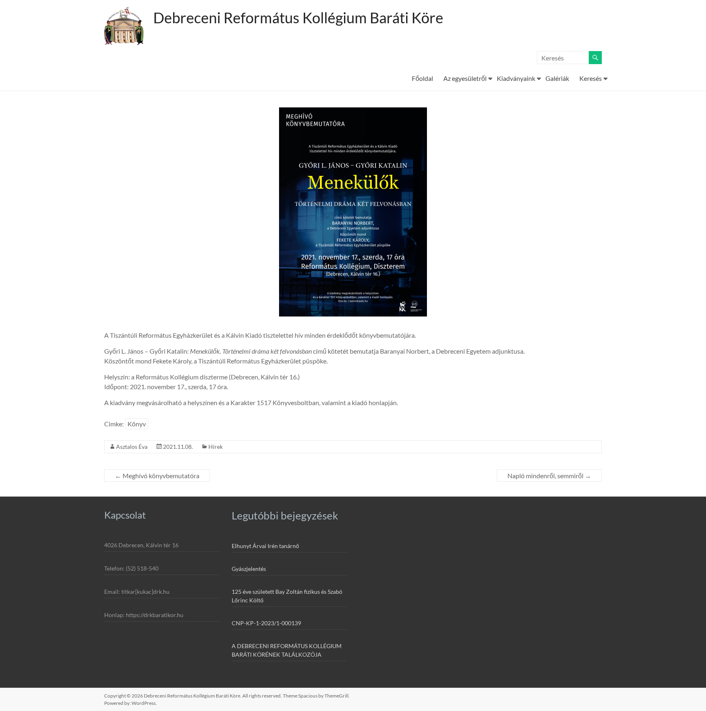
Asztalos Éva (131, 446)
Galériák (557, 78)
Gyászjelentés (249, 568)
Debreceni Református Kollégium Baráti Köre (298, 18)
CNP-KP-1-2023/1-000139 (266, 623)
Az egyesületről (465, 78)
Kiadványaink (516, 78)
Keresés (590, 78)
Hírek (215, 446)
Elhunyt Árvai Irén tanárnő (265, 545)
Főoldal (422, 78)
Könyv (136, 424)
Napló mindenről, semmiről (549, 475)
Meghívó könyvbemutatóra (157, 475)
